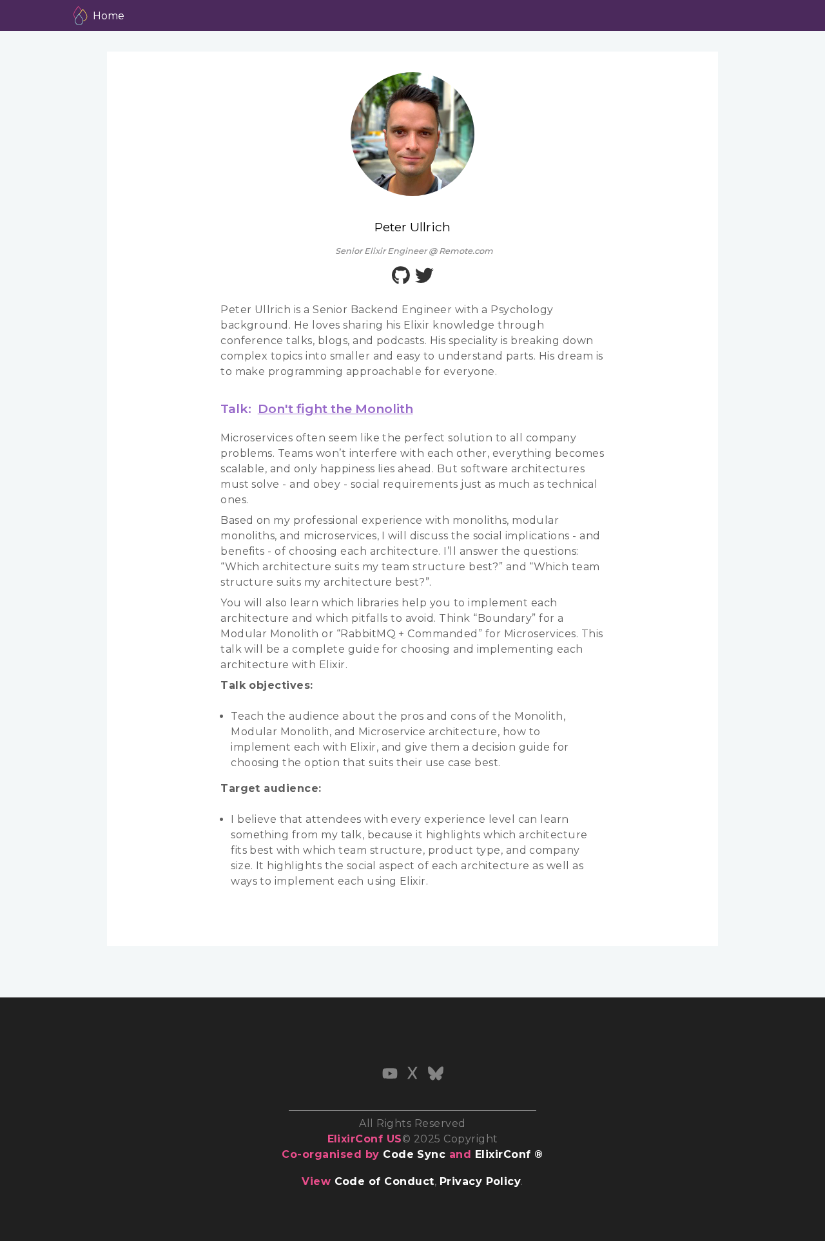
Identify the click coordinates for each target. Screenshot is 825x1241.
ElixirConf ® (509, 1154)
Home (108, 16)
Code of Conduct (384, 1181)
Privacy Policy (480, 1181)
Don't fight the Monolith (335, 408)
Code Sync (414, 1154)
